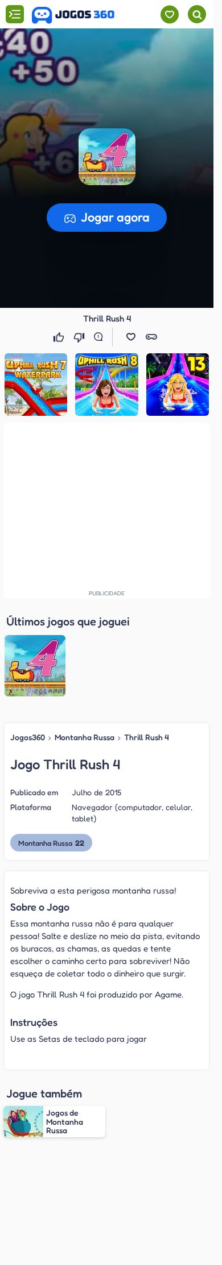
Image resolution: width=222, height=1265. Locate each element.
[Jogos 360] (73, 15)
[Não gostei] (80, 337)
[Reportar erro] (101, 337)
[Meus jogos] (169, 14)
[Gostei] (60, 337)
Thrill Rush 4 (146, 737)
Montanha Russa (84, 737)
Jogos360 (27, 737)
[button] (107, 156)
